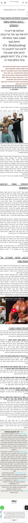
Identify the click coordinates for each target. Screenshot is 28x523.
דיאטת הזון (19, 467)
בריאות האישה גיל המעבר (19, 446)
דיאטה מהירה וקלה (15, 469)
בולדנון (19, 489)
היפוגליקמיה (11, 444)
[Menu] (26, 2)
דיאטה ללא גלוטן (9, 464)
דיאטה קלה (18, 457)
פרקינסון (14, 450)
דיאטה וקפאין (9, 466)
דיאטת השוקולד (5, 460)
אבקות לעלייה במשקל (13, 475)
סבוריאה (7, 441)
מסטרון (15, 489)
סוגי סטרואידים (5, 485)
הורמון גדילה (14, 480)
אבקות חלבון (23, 475)
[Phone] (1, 2)
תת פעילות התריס (20, 444)
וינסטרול (11, 482)
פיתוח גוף (14, 478)
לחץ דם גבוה (4, 437)
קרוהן (14, 437)
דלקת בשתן (4, 444)
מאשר (14, 520)
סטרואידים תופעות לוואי (16, 485)
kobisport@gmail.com (12, 432)
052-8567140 (21, 10)
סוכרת (17, 433)
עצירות (10, 439)
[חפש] (23, 2)
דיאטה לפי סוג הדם (19, 464)
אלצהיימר (11, 448)
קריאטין (4, 475)
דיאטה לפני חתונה (6, 453)
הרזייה (18, 451)
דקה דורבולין (5, 487)
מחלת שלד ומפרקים (7, 435)
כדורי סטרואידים (21, 487)
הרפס (16, 448)
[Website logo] (14, 2)
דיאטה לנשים (23, 455)
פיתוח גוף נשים (7, 478)
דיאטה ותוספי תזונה (10, 467)
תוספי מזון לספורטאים (8, 473)
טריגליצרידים (16, 439)
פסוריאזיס (13, 441)
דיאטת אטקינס (24, 460)
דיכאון (20, 448)
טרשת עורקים (4, 448)
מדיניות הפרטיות (7, 517)
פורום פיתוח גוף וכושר (6, 491)
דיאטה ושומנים (17, 466)
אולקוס (10, 437)
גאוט (26, 437)
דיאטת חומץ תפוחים (22, 462)
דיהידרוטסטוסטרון (14, 483)
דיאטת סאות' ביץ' (14, 460)
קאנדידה (25, 448)
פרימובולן (9, 489)
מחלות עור (5, 439)
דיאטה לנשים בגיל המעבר (12, 455)
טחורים (19, 442)
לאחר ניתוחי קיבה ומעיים (10, 442)
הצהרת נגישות (14, 492)
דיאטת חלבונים (6, 458)
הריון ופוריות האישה (7, 446)
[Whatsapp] (5, 2)
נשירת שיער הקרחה (22, 441)
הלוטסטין (25, 485)
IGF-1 (2, 480)
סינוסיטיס (11, 433)
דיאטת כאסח (11, 457)
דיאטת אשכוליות (11, 462)
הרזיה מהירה (11, 451)
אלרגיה (15, 435)
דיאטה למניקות (16, 453)
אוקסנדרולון (13, 487)
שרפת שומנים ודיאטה (13, 476)
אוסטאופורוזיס (20, 437)
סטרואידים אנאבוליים (19, 482)
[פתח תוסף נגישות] (26, 508)
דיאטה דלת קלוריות (16, 458)
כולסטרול (23, 439)
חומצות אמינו (23, 476)
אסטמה (20, 435)
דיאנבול (6, 482)
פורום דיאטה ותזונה (18, 491)
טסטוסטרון (7, 480)
